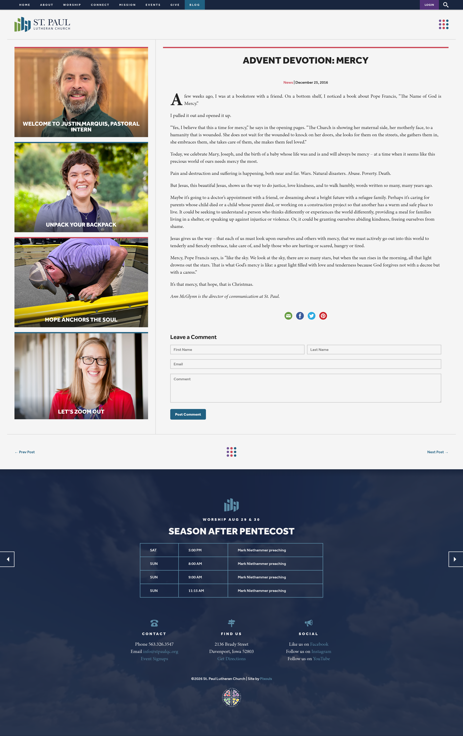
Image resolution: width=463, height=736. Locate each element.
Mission (127, 5)
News (288, 82)
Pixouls (266, 678)
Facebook (319, 644)
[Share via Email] (288, 316)
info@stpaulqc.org (160, 651)
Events (153, 5)
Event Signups (154, 658)
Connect (100, 5)
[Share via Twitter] (311, 316)
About (47, 5)
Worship (72, 5)
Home (25, 5)
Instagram (321, 651)
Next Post (435, 452)
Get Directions (231, 658)
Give (175, 5)
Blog (195, 5)
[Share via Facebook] (300, 316)
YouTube (321, 658)
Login (429, 5)
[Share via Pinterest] (323, 316)
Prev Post (27, 452)
